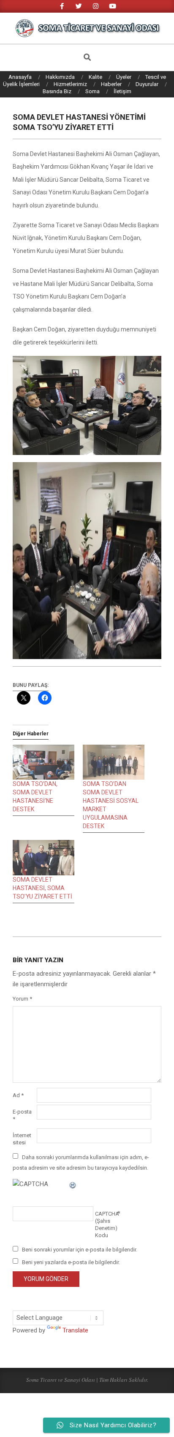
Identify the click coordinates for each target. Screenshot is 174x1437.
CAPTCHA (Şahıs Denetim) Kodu (106, 1224)
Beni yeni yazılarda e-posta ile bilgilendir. (71, 1262)
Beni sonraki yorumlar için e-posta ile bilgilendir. (79, 1249)
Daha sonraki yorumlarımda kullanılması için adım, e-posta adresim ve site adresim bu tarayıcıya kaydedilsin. (81, 1162)
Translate (75, 1330)
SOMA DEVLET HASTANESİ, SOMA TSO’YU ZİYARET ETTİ (42, 888)
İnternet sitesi (22, 1139)
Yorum (22, 999)
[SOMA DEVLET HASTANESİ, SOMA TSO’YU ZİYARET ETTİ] (43, 857)
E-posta (22, 1115)
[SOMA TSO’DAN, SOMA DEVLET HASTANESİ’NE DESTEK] (43, 762)
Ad (18, 1095)
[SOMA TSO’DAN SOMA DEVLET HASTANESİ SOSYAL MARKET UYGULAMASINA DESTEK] (113, 762)
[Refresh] (73, 1184)
